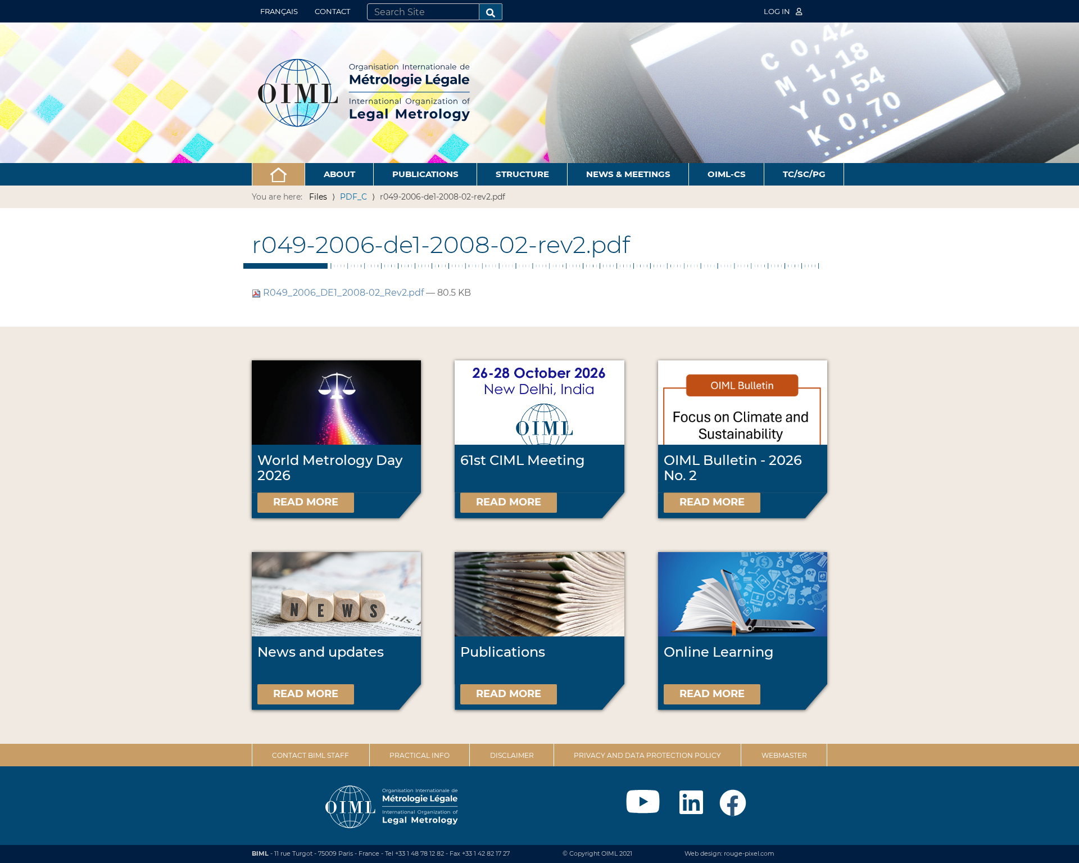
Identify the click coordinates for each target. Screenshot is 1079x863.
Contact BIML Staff (310, 755)
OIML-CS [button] (727, 174)
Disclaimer (512, 755)
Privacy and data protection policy (647, 755)
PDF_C (353, 197)
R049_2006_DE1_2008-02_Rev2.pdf (343, 292)
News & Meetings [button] (628, 174)
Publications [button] (425, 174)
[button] (278, 174)
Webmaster (784, 755)
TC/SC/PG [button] (804, 174)
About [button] (339, 174)
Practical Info (419, 755)
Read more (305, 502)
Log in (778, 11)
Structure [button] (522, 174)
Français (279, 11)
